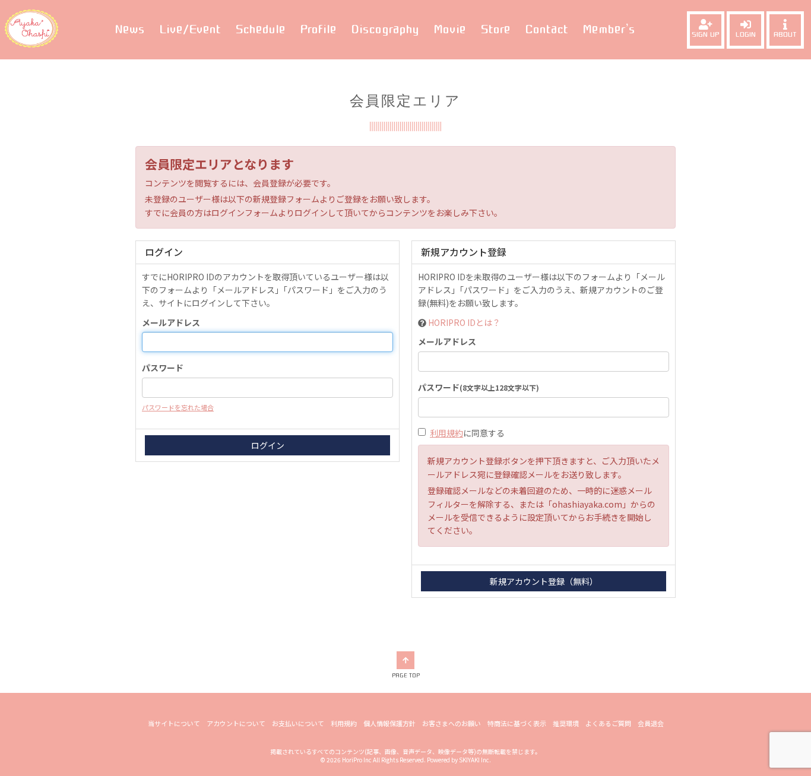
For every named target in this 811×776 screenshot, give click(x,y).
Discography (385, 29)
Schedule (260, 29)
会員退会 (651, 723)
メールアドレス (171, 322)
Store (495, 29)
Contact (546, 29)
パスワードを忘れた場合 (178, 407)
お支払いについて (298, 723)
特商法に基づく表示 (516, 723)
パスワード (162, 367)
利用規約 (446, 433)
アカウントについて (236, 723)
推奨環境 (566, 723)
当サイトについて (174, 723)
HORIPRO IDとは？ (464, 322)
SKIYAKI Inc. (475, 759)
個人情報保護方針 (389, 723)
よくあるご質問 (608, 723)
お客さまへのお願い (451, 723)
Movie (449, 29)
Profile (318, 29)
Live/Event (190, 29)
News (130, 29)
